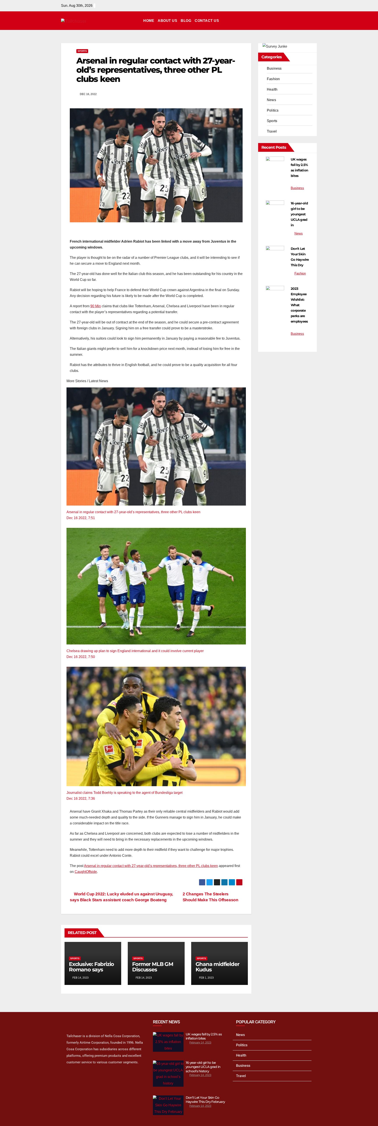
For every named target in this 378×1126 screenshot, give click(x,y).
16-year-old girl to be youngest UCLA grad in (299, 214)
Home (148, 20)
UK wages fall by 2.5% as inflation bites (204, 1036)
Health (272, 89)
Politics (273, 110)
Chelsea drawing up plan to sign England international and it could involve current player (135, 651)
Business (274, 68)
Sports (82, 51)
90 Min (95, 306)
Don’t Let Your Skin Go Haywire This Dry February (205, 1099)
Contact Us (207, 20)
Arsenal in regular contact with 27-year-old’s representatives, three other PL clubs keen (133, 512)
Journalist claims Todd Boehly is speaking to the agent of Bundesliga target (124, 792)
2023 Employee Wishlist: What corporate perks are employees (299, 305)
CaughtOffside (86, 872)
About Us (167, 20)
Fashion (273, 79)
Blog (186, 20)
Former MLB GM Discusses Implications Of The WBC (152, 972)
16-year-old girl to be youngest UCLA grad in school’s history (203, 1066)
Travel (272, 131)
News (271, 100)
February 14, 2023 (200, 1042)
